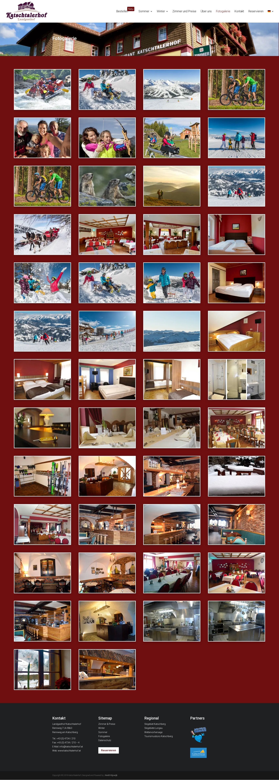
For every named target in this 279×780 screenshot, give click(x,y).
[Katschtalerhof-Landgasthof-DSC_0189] (172, 543)
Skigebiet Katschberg (155, 724)
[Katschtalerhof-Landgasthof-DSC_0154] (172, 640)
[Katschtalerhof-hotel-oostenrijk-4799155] (236, 350)
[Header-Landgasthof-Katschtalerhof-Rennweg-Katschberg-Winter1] (172, 350)
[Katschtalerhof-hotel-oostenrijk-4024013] (42, 446)
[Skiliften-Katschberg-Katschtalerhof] (107, 350)
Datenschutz (104, 740)
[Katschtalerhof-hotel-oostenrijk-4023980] (172, 446)
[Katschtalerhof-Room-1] (236, 301)
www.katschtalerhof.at (69, 750)
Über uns (206, 11)
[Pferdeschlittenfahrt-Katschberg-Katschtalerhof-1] (42, 253)
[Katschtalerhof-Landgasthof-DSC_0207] (172, 495)
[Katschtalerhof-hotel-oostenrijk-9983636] (172, 398)
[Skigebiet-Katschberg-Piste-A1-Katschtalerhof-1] (236, 205)
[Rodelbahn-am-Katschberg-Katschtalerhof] (107, 301)
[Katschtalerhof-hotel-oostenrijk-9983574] (107, 398)
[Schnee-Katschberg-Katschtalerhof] (42, 301)
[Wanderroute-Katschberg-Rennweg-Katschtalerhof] (172, 205)
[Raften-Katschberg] (42, 108)
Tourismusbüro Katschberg (158, 736)
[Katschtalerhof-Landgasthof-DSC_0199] (42, 543)
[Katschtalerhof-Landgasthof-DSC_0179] (172, 591)
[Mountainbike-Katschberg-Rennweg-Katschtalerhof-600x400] (236, 108)
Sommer (144, 11)
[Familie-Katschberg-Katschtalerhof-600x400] (42, 156)
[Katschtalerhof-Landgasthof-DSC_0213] (42, 495)
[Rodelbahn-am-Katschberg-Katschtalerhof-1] (107, 108)
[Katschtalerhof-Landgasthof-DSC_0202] (236, 495)
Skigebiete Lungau (153, 728)
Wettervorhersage (153, 732)
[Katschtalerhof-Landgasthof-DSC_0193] (236, 543)
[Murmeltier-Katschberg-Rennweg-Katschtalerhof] (107, 205)
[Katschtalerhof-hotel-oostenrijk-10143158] (236, 398)
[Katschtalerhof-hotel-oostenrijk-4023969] (236, 446)
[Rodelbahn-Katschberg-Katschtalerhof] (172, 301)
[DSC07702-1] (172, 253)
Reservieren (256, 11)
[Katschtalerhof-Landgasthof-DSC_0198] (107, 543)
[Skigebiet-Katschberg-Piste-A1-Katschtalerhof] (42, 350)
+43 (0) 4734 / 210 (66, 738)
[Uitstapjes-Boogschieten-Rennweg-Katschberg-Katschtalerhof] (107, 156)
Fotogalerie (223, 11)
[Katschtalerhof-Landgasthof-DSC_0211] (107, 495)
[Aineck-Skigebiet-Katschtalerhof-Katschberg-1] (172, 108)
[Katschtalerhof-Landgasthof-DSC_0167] (42, 640)
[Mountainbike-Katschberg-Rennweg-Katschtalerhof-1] (42, 205)
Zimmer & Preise (106, 724)
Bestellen (124, 11)
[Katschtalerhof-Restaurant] (107, 253)
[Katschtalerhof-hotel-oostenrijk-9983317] (42, 398)
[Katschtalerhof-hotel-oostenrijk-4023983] (107, 446)
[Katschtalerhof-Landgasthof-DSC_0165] (107, 640)
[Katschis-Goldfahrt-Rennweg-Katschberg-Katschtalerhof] (172, 156)
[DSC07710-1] (236, 253)
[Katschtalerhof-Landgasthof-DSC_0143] (107, 688)
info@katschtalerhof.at (71, 746)
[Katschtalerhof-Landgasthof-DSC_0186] (42, 591)
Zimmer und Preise (184, 11)
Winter (161, 11)
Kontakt (239, 11)
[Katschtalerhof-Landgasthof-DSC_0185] (107, 591)
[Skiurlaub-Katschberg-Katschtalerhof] (236, 156)
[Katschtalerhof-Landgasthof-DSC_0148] (42, 688)
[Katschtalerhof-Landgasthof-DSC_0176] (236, 591)
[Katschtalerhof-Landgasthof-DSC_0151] (236, 640)
